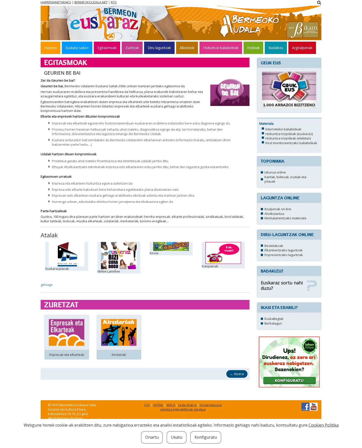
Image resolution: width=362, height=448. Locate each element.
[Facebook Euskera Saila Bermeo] (305, 406)
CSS (147, 405)
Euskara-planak (57, 268)
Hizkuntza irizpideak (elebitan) (288, 138)
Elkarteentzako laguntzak (283, 250)
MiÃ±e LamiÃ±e (109, 271)
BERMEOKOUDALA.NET (91, 2)
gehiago (47, 284)
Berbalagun (273, 323)
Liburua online (275, 172)
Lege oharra (187, 405)
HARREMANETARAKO (56, 2)
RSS (114, 2)
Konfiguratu (206, 437)
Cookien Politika (324, 425)
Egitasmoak (107, 47)
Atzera (237, 374)
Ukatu (176, 437)
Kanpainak (210, 266)
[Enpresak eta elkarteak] (66, 332)
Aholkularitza (274, 213)
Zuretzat (132, 47)
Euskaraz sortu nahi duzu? (282, 285)
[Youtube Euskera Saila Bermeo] (314, 406)
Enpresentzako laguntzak (283, 255)
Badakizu (275, 47)
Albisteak (187, 47)
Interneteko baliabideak (283, 129)
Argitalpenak (302, 47)
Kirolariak (119, 354)
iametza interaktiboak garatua (183, 409)
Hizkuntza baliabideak (220, 47)
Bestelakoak (273, 245)
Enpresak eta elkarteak (66, 354)
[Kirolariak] (119, 332)
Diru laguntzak (159, 47)
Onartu (152, 437)
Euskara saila (76, 47)
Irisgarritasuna (211, 405)
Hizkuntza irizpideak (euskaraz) (289, 134)
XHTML (158, 405)
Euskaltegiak (273, 318)
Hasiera (50, 47)
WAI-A (170, 405)
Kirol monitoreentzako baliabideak (291, 143)
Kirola (154, 253)
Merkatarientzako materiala (285, 218)
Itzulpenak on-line (277, 209)
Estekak (253, 47)
